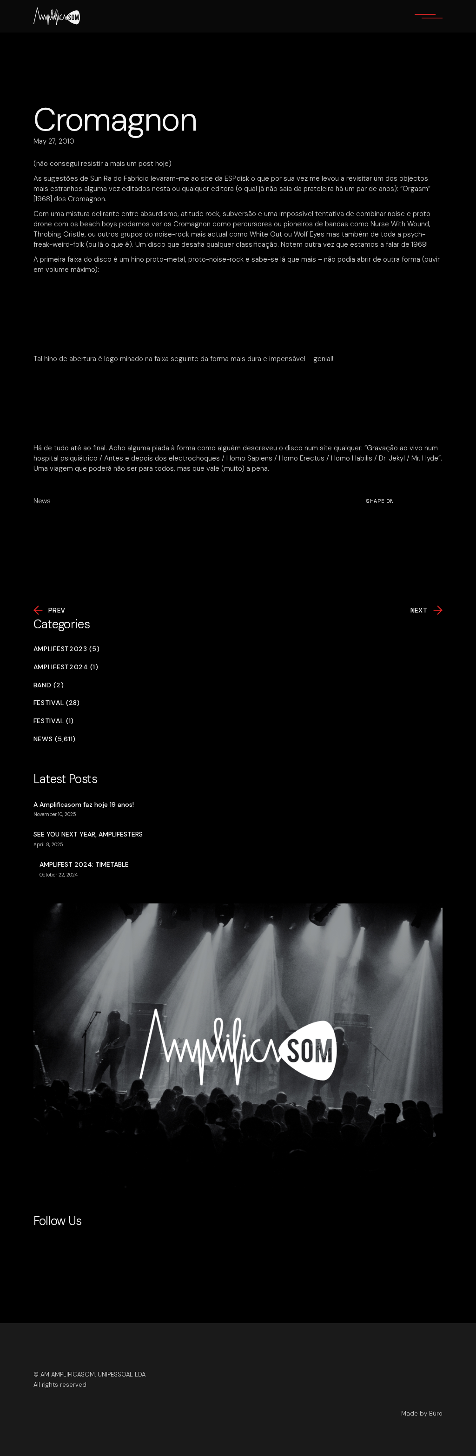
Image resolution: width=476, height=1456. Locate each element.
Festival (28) (56, 703)
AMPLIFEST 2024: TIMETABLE (84, 864)
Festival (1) (53, 721)
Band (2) (48, 685)
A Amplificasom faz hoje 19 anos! (83, 804)
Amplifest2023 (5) (66, 649)
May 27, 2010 (53, 141)
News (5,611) (54, 739)
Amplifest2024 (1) (66, 667)
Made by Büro (422, 1413)
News (42, 501)
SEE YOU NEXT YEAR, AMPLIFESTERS (88, 834)
